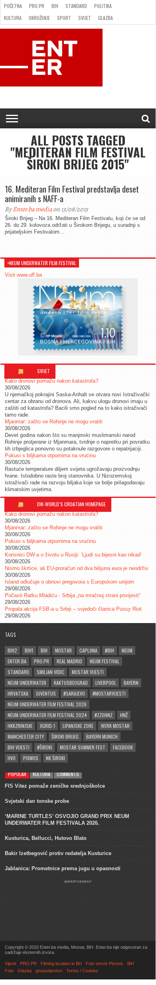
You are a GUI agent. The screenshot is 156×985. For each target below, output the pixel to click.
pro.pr (41, 661)
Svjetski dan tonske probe (37, 801)
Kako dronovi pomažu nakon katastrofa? (51, 381)
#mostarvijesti (109, 693)
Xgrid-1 (47, 725)
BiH (54, 5)
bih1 (29, 650)
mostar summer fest (82, 747)
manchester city (26, 736)
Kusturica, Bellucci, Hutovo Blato (46, 838)
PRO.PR (36, 5)
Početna (13, 5)
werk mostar (115, 725)
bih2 (12, 650)
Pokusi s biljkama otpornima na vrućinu (50, 455)
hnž (124, 715)
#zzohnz (104, 715)
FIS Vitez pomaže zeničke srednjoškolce (55, 786)
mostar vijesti (88, 671)
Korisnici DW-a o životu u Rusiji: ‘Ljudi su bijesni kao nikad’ (73, 555)
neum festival (104, 661)
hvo (12, 758)
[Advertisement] (78, 903)
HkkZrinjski (20, 725)
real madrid (69, 661)
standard (18, 671)
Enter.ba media (32, 209)
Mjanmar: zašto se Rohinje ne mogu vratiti (54, 422)
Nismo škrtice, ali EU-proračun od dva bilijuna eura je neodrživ (76, 568)
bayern (131, 682)
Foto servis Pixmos (104, 963)
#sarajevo (74, 693)
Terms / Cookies (82, 970)
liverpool (105, 682)
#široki (44, 747)
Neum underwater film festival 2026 (47, 704)
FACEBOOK (123, 747)
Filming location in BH (61, 963)
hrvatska (18, 693)
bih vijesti (19, 747)
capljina (88, 650)
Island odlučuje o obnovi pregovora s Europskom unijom (69, 582)
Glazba (105, 17)
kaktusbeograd (71, 682)
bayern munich (102, 736)
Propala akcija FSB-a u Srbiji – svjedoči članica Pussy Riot (73, 609)
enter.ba (17, 661)
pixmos (30, 758)
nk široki (55, 758)
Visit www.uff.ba (23, 275)
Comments (68, 774)
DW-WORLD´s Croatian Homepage (71, 504)
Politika (103, 5)
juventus (46, 693)
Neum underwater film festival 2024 (47, 715)
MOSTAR (63, 650)
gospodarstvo (49, 970)
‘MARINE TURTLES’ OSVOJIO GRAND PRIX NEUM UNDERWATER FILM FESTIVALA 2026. (67, 819)
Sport (64, 17)
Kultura (13, 17)
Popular (17, 774)
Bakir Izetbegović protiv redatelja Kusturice (58, 853)
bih (44, 650)
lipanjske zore (78, 725)
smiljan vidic (50, 671)
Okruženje (39, 17)
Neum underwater (27, 682)
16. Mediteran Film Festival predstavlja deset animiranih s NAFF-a (72, 193)
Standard (76, 5)
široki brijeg (65, 736)
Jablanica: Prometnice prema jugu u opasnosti (62, 868)
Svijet (84, 17)
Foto (9, 970)
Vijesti (10, 963)
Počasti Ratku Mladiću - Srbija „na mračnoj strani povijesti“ (72, 595)
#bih (109, 650)
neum (127, 650)
